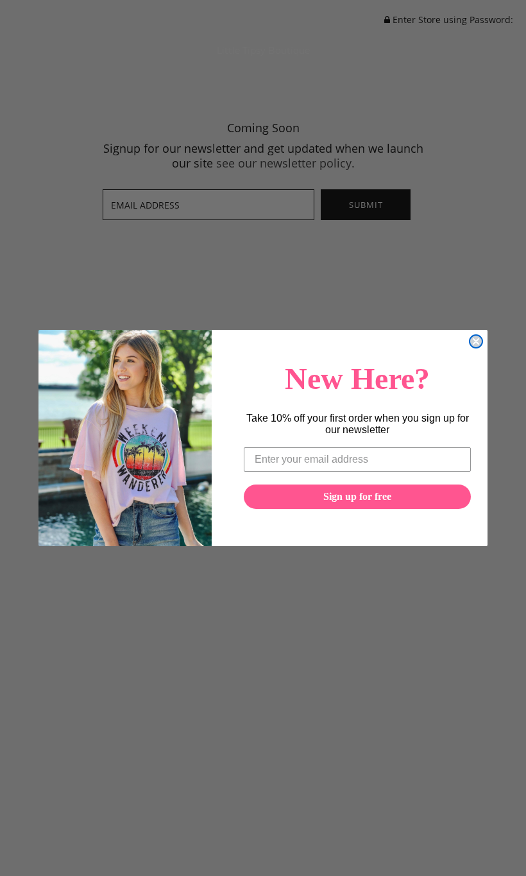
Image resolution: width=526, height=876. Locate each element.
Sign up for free (357, 496)
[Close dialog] (476, 341)
